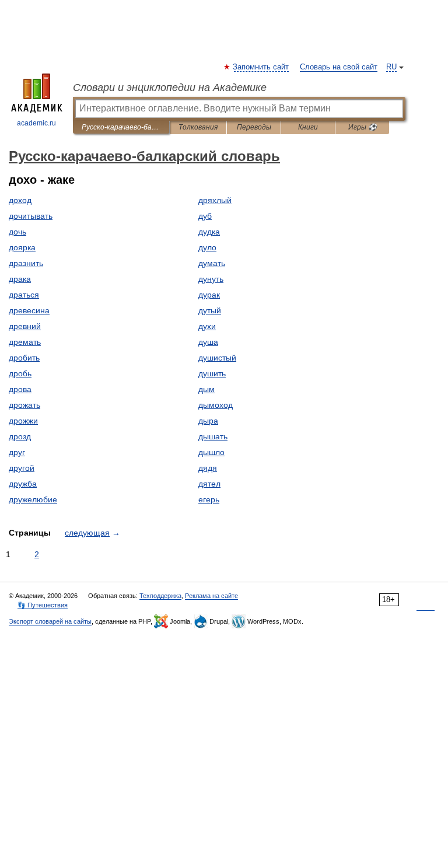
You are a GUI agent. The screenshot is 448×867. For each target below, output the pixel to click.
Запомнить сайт (261, 67)
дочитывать (30, 216)
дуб (205, 216)
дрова (20, 389)
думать (211, 263)
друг (17, 452)
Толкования (198, 127)
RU (391, 67)
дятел (209, 483)
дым (206, 389)
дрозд (20, 436)
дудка (209, 231)
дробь (20, 373)
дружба (23, 483)
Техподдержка (160, 595)
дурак (209, 294)
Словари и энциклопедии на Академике (170, 87)
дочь (17, 231)
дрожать (24, 405)
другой (21, 468)
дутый (209, 310)
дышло (211, 452)
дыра (208, 420)
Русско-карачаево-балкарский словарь (121, 127)
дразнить (26, 263)
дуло (207, 247)
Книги (308, 127)
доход (20, 200)
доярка (22, 247)
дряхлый (215, 200)
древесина (29, 310)
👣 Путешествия (43, 605)
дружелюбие (33, 499)
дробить (24, 357)
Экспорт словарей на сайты (50, 621)
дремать (25, 342)
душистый (217, 357)
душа (208, 342)
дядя (207, 468)
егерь (208, 499)
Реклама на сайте (211, 595)
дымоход (215, 405)
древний (25, 326)
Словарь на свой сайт (338, 67)
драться (24, 294)
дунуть (210, 279)
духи (207, 326)
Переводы (254, 127)
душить (212, 373)
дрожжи (23, 420)
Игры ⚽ (362, 127)
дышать (213, 436)
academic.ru (36, 123)
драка (20, 279)
